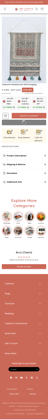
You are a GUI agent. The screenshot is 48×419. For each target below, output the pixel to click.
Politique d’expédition (35, 414)
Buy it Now (32, 123)
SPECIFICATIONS (10, 146)
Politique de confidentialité (25, 410)
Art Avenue (12, 403)
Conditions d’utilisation (15, 414)
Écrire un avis (24, 266)
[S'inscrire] (37, 369)
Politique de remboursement (28, 406)
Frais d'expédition (18, 93)
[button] (5, 9)
